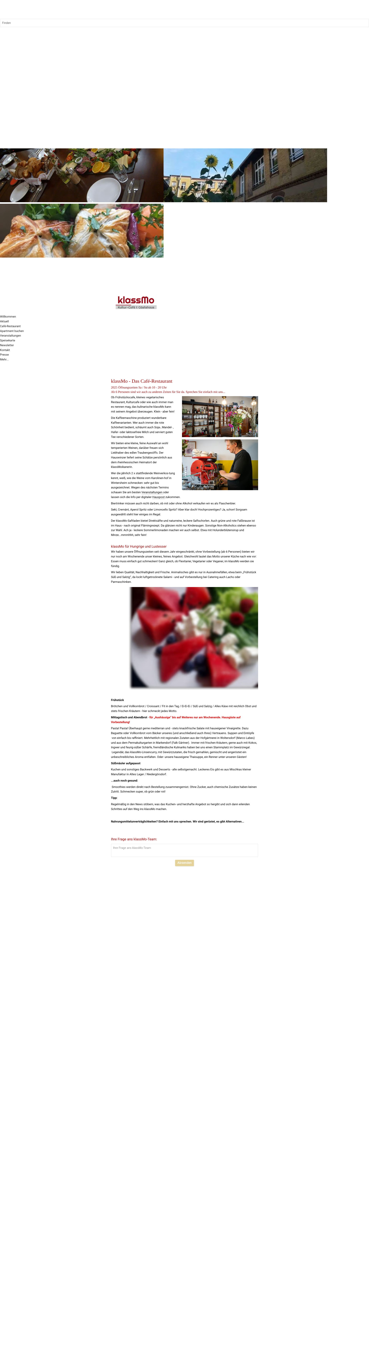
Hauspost (158, 497)
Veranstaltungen (152, 492)
